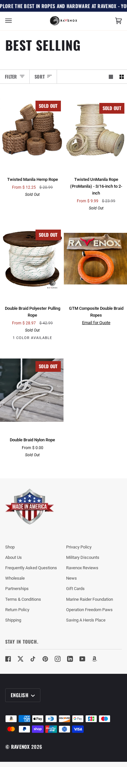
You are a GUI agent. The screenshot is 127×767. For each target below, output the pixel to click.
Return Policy (17, 609)
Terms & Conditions (23, 599)
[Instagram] (58, 659)
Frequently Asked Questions (31, 567)
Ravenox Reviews (82, 567)
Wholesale (15, 578)
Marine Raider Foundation (89, 599)
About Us (13, 557)
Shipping (13, 620)
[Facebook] (8, 659)
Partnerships (17, 588)
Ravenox (20, 746)
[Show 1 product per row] (111, 76)
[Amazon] (95, 659)
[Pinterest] (45, 659)
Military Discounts (82, 557)
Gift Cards (75, 588)
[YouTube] (82, 659)
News (71, 578)
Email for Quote (96, 322)
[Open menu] (15, 21)
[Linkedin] (70, 659)
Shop (10, 547)
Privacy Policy (79, 547)
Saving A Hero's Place (86, 620)
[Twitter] (20, 659)
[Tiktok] (33, 659)
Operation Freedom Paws (89, 609)
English (20, 694)
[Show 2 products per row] (121, 76)
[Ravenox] (29, 507)
